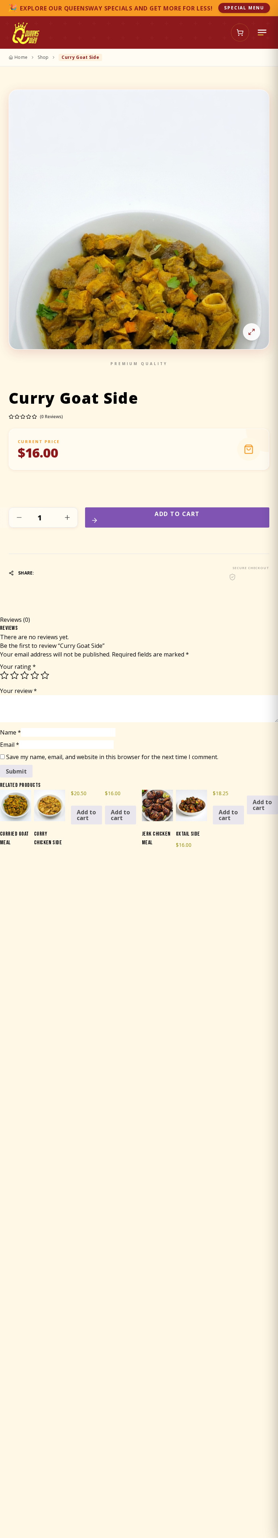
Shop (43, 57)
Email (9, 745)
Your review (18, 691)
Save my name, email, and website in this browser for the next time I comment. (112, 757)
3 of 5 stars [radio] (24, 675)
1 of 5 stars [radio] (4, 675)
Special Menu (244, 8)
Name (10, 732)
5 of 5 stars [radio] (45, 675)
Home (21, 57)
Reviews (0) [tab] (15, 620)
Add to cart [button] (86, 815)
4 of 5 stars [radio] (34, 675)
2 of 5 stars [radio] (14, 675)
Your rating (18, 667)
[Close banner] (267, 8)
